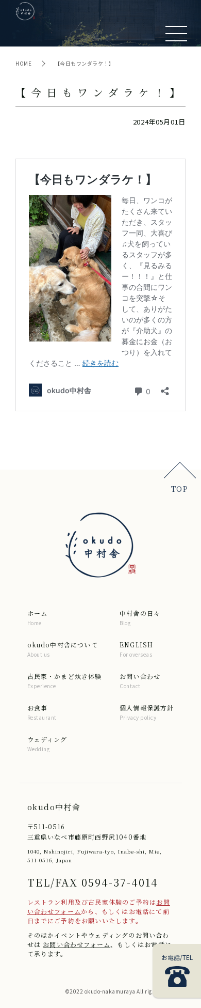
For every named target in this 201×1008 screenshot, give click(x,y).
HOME (24, 63)
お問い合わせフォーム (76, 944)
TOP (179, 489)
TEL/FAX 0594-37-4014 (92, 882)
